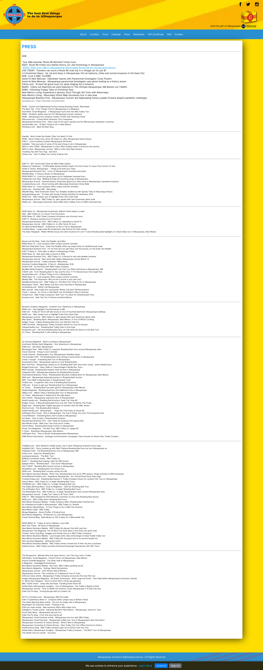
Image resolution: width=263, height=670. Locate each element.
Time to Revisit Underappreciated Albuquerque (57, 433)
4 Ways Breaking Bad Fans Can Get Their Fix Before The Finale (63, 403)
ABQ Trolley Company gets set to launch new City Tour (65, 627)
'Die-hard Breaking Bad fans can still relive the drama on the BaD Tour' (68, 330)
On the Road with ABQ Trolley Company (51, 266)
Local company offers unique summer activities (57, 244)
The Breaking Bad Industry (47, 408)
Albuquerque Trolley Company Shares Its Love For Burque (62, 324)
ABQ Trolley (44, 509)
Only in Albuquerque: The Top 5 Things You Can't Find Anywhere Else (73, 413)
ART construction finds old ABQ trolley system (50, 164)
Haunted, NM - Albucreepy (44, 189)
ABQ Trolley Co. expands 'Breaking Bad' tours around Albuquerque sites (69, 349)
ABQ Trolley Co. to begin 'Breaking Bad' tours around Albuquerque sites (73, 492)
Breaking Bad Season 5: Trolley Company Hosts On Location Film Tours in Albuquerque (79, 479)
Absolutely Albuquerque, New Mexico (47, 431)
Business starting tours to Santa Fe (45, 219)
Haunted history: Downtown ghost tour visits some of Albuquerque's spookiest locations (80, 181)
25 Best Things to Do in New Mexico (55, 124)
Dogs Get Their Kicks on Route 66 (69, 410)
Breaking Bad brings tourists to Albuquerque (54, 426)
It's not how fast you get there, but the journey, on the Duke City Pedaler (79, 249)
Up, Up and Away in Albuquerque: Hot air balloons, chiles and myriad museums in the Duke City (95, 73)
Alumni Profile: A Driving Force (52, 512)
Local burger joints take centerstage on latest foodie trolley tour (77, 536)
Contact (179, 34)
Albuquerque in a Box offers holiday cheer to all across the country (70, 146)
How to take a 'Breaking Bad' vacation (48, 418)
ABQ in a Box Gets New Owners (68, 149)
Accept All (161, 666)
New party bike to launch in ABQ (51, 254)
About (83, 34)
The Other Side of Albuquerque (60, 561)
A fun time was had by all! (50, 615)
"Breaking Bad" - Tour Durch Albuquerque (54, 463)
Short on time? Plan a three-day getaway (63, 581)
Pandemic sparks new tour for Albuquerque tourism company (55, 114)
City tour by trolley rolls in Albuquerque (69, 602)
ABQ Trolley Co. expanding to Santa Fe (65, 221)
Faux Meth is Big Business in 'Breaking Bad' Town (49, 380)
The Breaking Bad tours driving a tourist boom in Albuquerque (67, 357)
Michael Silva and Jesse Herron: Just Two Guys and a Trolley (64, 555)
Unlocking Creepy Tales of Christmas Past (51, 89)
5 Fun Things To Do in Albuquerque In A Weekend (57, 109)
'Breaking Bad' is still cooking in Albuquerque (51, 332)
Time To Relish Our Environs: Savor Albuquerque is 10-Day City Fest (71, 589)
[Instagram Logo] (256, 5)
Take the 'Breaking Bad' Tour (76, 487)
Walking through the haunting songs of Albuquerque (65, 179)
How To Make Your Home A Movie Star (51, 154)
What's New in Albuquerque (73, 622)
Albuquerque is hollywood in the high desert (51, 395)
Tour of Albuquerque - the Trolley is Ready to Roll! (77, 586)
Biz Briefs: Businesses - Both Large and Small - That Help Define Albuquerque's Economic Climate (94, 578)
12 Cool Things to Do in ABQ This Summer (64, 507)
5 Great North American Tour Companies (54, 119)
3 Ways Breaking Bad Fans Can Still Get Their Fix (57, 322)
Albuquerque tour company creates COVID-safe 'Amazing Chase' (57, 117)
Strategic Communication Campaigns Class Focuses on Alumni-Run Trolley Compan (81, 436)
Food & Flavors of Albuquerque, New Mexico (68, 558)
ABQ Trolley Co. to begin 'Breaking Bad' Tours (55, 481)
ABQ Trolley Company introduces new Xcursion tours (60, 216)
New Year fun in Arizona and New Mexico (54, 297)
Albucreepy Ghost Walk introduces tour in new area (70, 95)
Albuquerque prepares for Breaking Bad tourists (58, 372)
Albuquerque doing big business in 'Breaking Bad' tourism (57, 377)
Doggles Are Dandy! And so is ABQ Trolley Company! (68, 533)
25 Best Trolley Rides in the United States (50, 101)
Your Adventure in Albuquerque (67, 344)
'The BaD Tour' (47, 456)
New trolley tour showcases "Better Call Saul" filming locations (62, 290)
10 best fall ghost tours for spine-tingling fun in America (64, 84)
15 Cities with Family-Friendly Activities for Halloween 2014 (67, 194)
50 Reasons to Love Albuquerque (57, 515)
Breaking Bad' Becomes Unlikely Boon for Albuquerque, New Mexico (78, 375)
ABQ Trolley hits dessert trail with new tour (68, 528)
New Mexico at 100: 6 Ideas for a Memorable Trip (62, 517)
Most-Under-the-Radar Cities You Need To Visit (51, 136)
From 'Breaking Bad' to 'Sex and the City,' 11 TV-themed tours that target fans (68, 272)
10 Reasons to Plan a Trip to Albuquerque (63, 227)
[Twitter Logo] (248, 5)
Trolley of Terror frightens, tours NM (53, 523)
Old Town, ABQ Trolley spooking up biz (66, 566)
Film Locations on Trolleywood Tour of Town (61, 573)
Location (94, 34)
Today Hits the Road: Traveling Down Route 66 (60, 583)
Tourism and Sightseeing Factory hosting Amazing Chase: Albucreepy (59, 106)
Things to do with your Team (63, 169)
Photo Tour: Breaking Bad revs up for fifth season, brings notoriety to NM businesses (86, 474)
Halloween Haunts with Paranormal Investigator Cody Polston (79, 78)
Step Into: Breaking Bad (44, 453)
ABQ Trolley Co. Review (68, 504)
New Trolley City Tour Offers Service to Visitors (81, 625)
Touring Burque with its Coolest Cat (55, 591)
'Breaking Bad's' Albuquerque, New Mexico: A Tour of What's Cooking (63, 319)
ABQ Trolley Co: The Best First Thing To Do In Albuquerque (70, 282)
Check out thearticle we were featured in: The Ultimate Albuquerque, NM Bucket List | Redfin (78, 87)
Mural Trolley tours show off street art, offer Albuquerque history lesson (60, 139)
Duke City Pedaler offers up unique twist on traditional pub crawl (74, 246)
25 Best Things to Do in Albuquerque (55, 274)
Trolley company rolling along (54, 261)
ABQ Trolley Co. (53, 458)
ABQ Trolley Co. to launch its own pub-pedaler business (72, 256)
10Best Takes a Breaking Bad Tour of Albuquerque (56, 393)
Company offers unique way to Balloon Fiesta (68, 599)
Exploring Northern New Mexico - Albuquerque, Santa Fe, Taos (73, 610)
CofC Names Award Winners (54, 571)
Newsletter (139, 34)
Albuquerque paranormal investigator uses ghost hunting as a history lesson (86, 81)
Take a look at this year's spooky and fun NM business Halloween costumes (81, 122)
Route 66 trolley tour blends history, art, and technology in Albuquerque (67, 64)
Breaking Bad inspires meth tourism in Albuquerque (57, 370)
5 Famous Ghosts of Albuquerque (50, 174)
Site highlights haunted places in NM (49, 309)
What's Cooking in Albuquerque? (57, 342)
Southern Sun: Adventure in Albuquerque (67, 307)
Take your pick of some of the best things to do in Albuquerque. (59, 144)
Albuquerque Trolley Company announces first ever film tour (69, 576)
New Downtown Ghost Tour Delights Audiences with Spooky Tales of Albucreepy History (73, 192)
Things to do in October (47, 352)
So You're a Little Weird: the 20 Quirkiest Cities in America (63, 292)
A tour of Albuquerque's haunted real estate (67, 171)
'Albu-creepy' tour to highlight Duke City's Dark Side (55, 197)
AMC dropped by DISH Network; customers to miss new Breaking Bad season (65, 497)
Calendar (116, 34)
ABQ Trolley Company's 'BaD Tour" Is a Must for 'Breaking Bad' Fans (64, 295)
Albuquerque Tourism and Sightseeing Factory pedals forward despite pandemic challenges (99, 97)
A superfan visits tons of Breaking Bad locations (55, 382)
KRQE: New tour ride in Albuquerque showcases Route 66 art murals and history (69, 67)
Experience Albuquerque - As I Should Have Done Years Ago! (74, 476)
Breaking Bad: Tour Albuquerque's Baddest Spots (59, 354)
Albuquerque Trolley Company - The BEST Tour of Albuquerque (83, 630)
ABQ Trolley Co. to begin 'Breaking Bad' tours (61, 489)
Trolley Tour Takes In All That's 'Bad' (57, 494)
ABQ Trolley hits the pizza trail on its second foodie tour (73, 538)
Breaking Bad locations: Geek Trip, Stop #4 (58, 400)
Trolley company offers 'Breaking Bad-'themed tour (71, 502)
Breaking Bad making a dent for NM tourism (49, 461)
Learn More (145, 665)
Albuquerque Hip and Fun (50, 612)
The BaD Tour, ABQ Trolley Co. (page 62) (60, 428)
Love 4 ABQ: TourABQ (39, 76)
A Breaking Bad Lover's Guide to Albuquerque (56, 416)
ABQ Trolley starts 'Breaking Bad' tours (50, 499)
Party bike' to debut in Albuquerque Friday (56, 251)
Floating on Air (58, 605)
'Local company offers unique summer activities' (58, 186)
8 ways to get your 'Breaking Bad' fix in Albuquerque (55, 385)
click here (53, 152)
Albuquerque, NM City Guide (56, 597)
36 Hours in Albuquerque (49, 525)
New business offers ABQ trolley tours (59, 607)
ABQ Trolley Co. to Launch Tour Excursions (46, 214)
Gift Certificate (156, 34)
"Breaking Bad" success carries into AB (50, 471)
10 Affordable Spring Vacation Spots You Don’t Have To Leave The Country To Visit (79, 166)
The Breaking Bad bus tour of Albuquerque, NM (57, 451)
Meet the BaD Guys (45, 127)
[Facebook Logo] (240, 5)
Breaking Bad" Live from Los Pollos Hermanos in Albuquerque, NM (74, 269)
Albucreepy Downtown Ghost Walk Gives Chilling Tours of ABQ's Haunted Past (67, 202)
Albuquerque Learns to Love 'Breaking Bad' (58, 362)
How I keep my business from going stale (66, 421)
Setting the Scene (53, 541)
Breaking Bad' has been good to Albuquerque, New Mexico (59, 387)
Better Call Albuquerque (48, 287)
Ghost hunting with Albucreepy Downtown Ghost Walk (65, 184)
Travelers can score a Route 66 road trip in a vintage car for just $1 (71, 70)
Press (127, 34)
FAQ (169, 34)
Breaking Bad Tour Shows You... (52, 469)
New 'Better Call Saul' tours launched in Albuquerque (63, 284)
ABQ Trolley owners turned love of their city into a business (75, 543)
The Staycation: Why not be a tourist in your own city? (57, 279)
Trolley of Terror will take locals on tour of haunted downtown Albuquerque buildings (68, 312)
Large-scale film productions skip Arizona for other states (62, 229)
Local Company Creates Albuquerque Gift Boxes (50, 141)
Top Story (51, 633)
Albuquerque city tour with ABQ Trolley (72, 617)
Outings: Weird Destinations (55, 568)
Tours (105, 34)
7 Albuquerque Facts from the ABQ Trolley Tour (68, 111)
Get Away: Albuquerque (42, 347)
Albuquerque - (46, 410)
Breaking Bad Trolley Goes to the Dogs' (58, 327)
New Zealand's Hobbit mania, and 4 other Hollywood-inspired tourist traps (68, 446)
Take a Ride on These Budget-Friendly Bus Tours (61, 367)
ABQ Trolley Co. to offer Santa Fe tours (59, 224)
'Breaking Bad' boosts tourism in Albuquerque (54, 466)
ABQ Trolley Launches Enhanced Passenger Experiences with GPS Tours (67, 546)
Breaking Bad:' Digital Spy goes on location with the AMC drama (61, 405)
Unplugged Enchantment (45, 563)
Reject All (175, 666)
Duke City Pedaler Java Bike (53, 241)
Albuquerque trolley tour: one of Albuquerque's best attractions (77, 620)
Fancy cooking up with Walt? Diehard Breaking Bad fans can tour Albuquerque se (71, 448)
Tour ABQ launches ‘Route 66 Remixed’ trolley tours (49, 62)
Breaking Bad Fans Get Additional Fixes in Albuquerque (63, 390)
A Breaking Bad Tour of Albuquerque (54, 359)
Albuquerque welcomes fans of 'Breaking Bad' (54, 398)
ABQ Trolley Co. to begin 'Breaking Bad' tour (56, 484)
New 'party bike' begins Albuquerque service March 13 (65, 259)
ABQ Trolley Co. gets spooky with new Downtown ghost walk (68, 199)
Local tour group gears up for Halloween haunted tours (61, 176)
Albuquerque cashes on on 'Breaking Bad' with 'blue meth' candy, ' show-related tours (74, 364)
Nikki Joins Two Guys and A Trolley (54, 423)
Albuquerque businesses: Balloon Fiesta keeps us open (61, 211)
